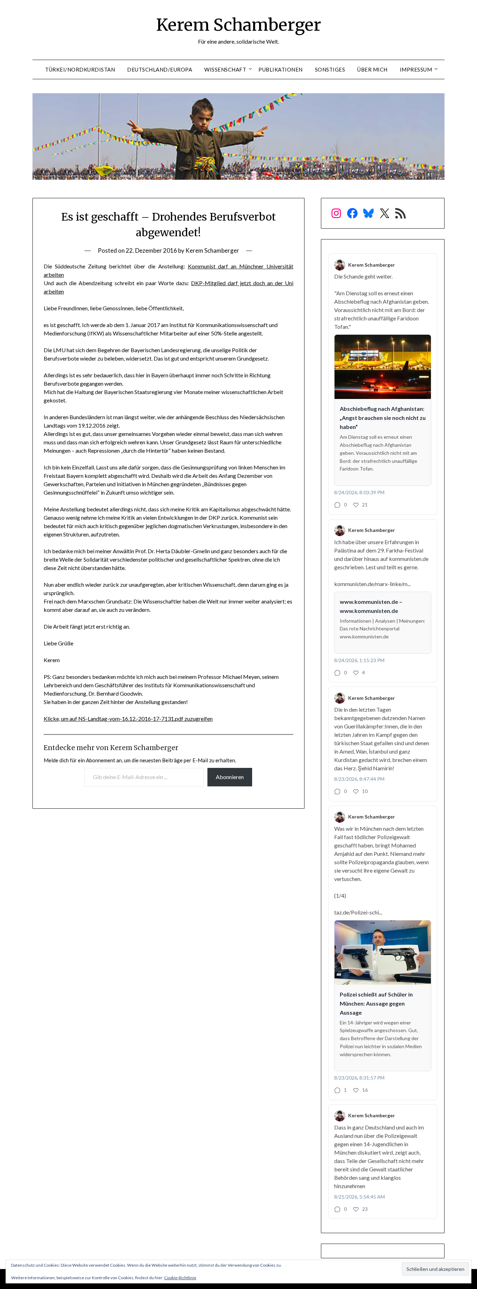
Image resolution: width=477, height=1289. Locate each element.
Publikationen (280, 69)
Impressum (416, 69)
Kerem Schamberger (238, 24)
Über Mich (372, 69)
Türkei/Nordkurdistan (80, 69)
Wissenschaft (225, 69)
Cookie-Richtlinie (180, 1277)
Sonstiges (330, 69)
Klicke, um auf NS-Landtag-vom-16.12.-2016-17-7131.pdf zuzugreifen (128, 718)
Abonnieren (230, 776)
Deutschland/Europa (159, 69)
